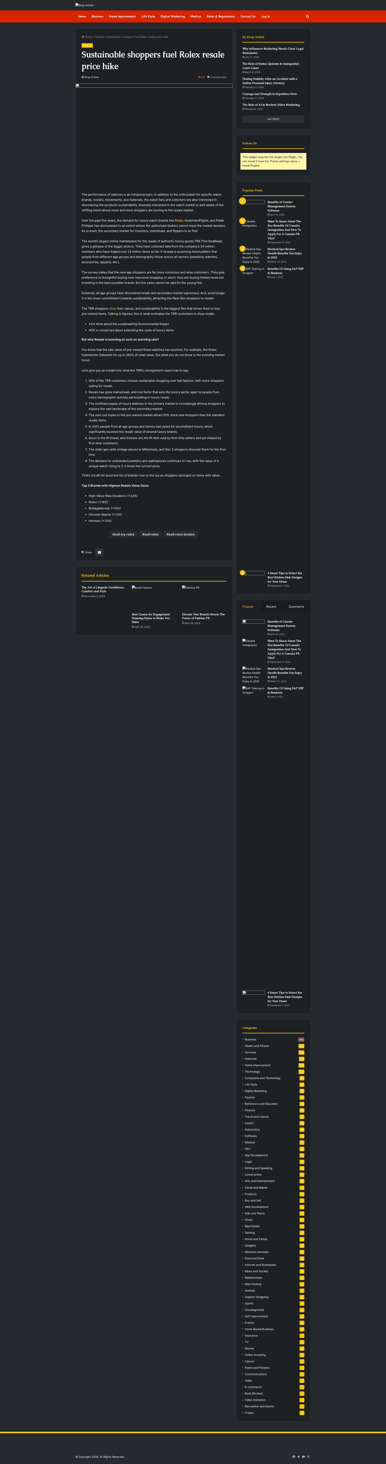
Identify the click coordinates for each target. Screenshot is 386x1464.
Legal (248, 1161)
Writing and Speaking (258, 1168)
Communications (256, 1374)
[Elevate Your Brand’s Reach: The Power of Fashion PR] (204, 598)
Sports (249, 1303)
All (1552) (273, 119)
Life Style (148, 16)
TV (246, 1342)
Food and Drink (254, 1258)
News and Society (256, 1271)
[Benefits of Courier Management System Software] (253, 207)
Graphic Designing (256, 1297)
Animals (250, 1290)
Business (98, 16)
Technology (252, 1071)
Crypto (249, 1412)
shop (112, 308)
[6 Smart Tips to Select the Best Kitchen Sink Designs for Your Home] (253, 578)
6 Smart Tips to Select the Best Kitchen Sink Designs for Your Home (285, 577)
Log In (265, 16)
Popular (248, 606)
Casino (249, 1123)
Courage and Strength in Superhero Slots (269, 94)
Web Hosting (253, 1284)
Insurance (251, 1335)
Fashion (99, 36)
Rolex (179, 220)
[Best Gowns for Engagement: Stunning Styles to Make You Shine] (154, 598)
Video (248, 1380)
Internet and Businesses (260, 1264)
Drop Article (92, 77)
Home (82, 16)
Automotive (252, 1129)
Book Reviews (254, 1393)
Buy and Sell (253, 1200)
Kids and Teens (255, 1213)
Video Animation (255, 1399)
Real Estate (252, 1226)
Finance (250, 1110)
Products (251, 1194)
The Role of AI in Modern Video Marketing (271, 105)
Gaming (250, 1232)
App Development (256, 1155)
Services (250, 1052)
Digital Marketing (173, 16)
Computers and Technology (263, 1078)
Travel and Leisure (257, 1116)
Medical (196, 16)
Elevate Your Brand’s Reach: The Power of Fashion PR (203, 616)
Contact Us (248, 16)
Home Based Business (259, 1329)
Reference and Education (261, 1103)
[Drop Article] (84, 5)
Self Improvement (256, 1316)
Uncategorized (254, 1309)
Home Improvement (122, 16)
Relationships (253, 1277)
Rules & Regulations (221, 16)
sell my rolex (124, 534)
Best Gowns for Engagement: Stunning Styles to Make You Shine (151, 618)
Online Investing (255, 1354)
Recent (271, 606)
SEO (247, 1148)
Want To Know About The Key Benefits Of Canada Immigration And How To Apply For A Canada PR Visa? (284, 230)
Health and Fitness (257, 1045)
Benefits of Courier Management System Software (281, 206)
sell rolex (151, 534)
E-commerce (253, 1387)
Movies (249, 1348)
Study (249, 1219)
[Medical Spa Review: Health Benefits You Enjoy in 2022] (253, 255)
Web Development (257, 1207)
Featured (250, 1058)
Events (249, 1322)
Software (251, 1136)
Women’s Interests (257, 1252)
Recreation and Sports (259, 1406)
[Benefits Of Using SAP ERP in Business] (253, 417)
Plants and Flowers (257, 1367)
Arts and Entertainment (260, 1181)
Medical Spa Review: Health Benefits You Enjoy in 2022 (285, 253)
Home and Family (256, 1239)
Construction (253, 1174)
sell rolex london (182, 534)
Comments (296, 606)
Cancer (249, 1361)
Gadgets (250, 1245)
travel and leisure (256, 1187)
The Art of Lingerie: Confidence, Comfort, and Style (103, 589)
